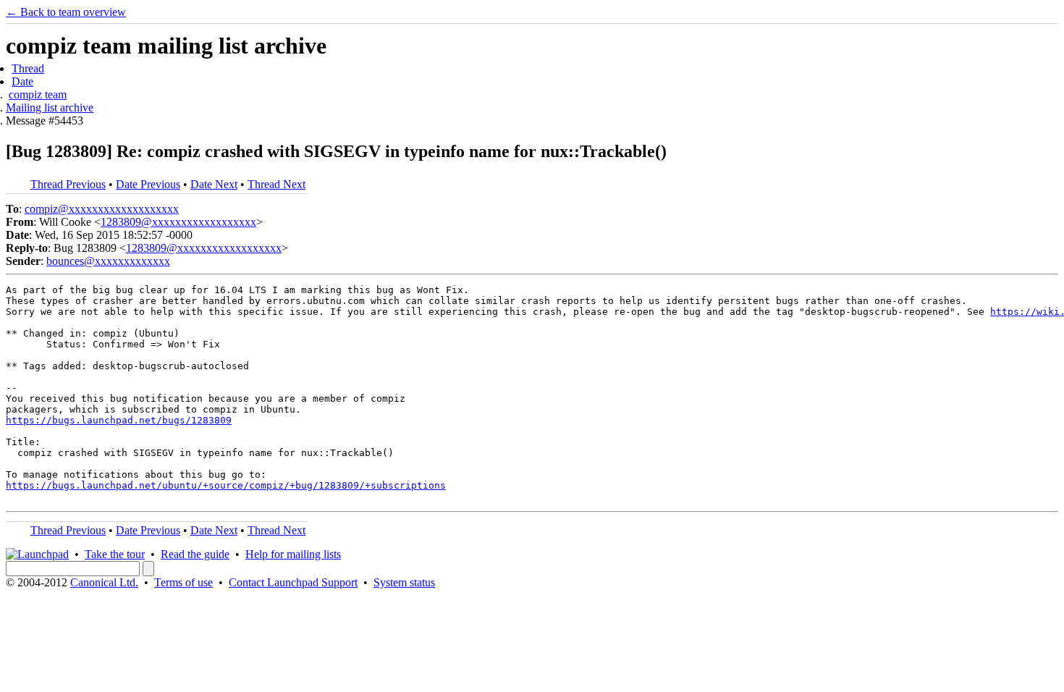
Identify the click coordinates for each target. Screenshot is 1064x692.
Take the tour (115, 554)
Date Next (213, 184)
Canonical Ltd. (104, 582)
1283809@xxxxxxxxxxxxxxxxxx (178, 222)
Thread (28, 68)
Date (22, 81)
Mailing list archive (49, 107)
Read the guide (195, 554)
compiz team (38, 94)
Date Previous (148, 184)
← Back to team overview (66, 12)
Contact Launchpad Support (293, 582)
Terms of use (183, 582)
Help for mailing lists (293, 554)
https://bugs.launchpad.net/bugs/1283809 (119, 420)
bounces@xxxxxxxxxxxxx (108, 261)
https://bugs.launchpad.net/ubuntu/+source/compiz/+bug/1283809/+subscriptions (226, 485)
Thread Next (276, 184)
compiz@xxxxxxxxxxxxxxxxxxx (102, 209)
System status (404, 582)
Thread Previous (68, 184)
